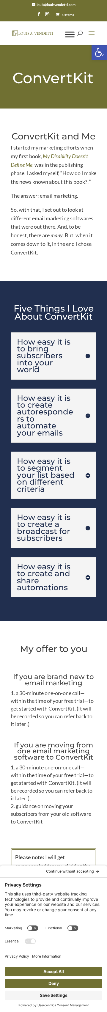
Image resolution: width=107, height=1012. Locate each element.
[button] (99, 52)
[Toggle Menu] (70, 34)
